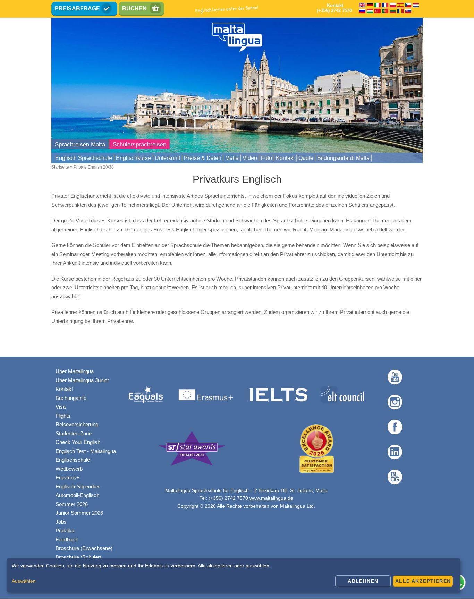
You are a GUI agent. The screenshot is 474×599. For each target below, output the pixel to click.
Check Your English (78, 442)
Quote (305, 158)
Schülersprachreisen (139, 144)
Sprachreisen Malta (80, 144)
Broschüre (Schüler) (78, 557)
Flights (63, 416)
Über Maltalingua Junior (82, 380)
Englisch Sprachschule (83, 158)
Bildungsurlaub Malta (343, 158)
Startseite (60, 167)
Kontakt (285, 158)
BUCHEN (134, 8)
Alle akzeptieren (423, 581)
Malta (232, 158)
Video (250, 158)
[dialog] (233, 575)
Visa (61, 407)
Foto (266, 158)
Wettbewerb (69, 469)
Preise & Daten (202, 158)
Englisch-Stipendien (78, 486)
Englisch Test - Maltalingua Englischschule (86, 455)
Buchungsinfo (71, 398)
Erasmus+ (67, 477)
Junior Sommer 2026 (79, 513)
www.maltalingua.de (271, 498)
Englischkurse (133, 158)
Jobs (61, 522)
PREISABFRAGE (77, 8)
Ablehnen (363, 581)
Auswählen (24, 581)
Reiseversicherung (77, 424)
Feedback (67, 539)
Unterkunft (167, 158)
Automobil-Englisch (77, 495)
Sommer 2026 (72, 504)
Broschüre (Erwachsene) (84, 548)
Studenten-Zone (74, 433)
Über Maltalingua (75, 371)
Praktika (65, 530)
